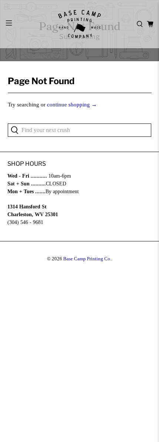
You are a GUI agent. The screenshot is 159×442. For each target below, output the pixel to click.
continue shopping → (72, 105)
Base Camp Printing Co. (87, 258)
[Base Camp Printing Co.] (79, 24)
